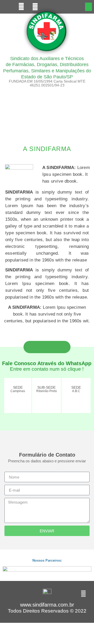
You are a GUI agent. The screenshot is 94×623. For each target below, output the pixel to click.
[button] (88, 7)
